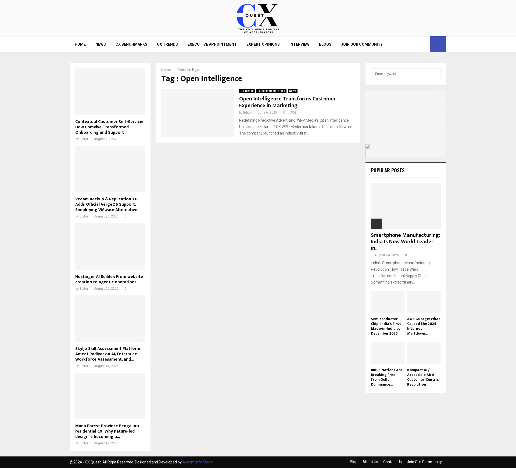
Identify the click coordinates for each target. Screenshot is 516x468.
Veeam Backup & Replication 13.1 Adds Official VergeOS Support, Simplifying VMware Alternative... (108, 204)
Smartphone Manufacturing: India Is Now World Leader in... (405, 242)
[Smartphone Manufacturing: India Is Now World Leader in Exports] (406, 206)
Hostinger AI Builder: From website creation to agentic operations (109, 279)
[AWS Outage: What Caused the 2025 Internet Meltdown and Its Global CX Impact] (424, 302)
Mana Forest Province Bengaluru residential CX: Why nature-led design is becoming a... (107, 431)
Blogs (325, 44)
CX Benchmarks (131, 44)
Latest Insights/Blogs (271, 90)
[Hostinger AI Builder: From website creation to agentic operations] (110, 246)
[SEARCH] (435, 73)
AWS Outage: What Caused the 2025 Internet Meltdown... (423, 326)
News (100, 44)
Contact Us (392, 462)
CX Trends (167, 44)
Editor (247, 112)
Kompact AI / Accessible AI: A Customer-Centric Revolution (423, 377)
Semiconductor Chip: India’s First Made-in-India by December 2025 (386, 326)
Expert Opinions (263, 44)
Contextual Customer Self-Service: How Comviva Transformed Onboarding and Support (109, 127)
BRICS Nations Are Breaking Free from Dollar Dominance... (386, 377)
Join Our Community (362, 44)
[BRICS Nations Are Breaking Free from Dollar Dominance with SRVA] (387, 353)
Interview (299, 44)
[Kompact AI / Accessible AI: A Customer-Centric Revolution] (424, 353)
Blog (353, 462)
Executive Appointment (212, 44)
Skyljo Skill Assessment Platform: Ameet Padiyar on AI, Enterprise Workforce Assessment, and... (108, 354)
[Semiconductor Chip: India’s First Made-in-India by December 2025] (387, 302)
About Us (370, 462)
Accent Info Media (197, 462)
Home (80, 44)
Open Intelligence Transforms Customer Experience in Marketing (287, 102)
